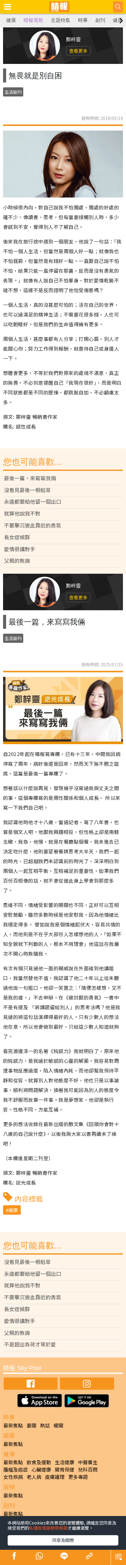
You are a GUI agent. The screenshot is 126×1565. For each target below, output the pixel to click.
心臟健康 (41, 1469)
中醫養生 (88, 1462)
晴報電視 (33, 20)
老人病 (34, 1476)
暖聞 (58, 1425)
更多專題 (78, 1476)
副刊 (100, 20)
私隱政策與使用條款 (48, 1528)
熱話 (45, 1425)
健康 (11, 20)
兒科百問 (88, 1469)
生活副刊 (13, 92)
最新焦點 (13, 1425)
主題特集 (60, 20)
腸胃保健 (64, 1469)
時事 (83, 20)
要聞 (31, 1425)
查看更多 (78, 50)
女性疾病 (13, 1476)
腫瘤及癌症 (15, 1469)
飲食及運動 (39, 1462)
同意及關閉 (63, 1540)
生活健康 (64, 1462)
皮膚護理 (55, 1476)
